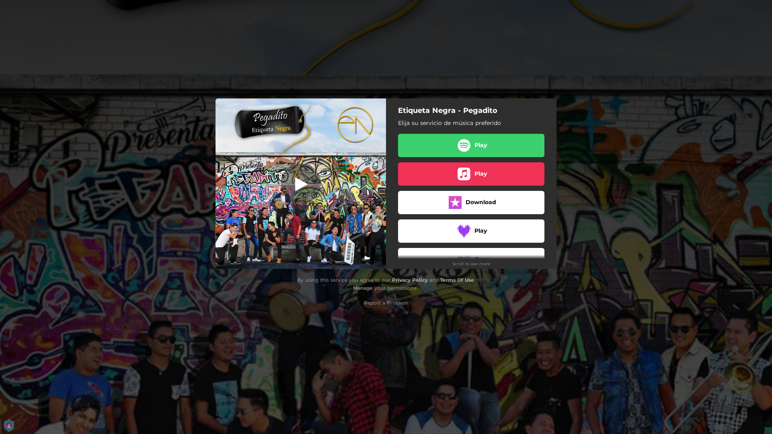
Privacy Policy (410, 280)
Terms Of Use (457, 280)
